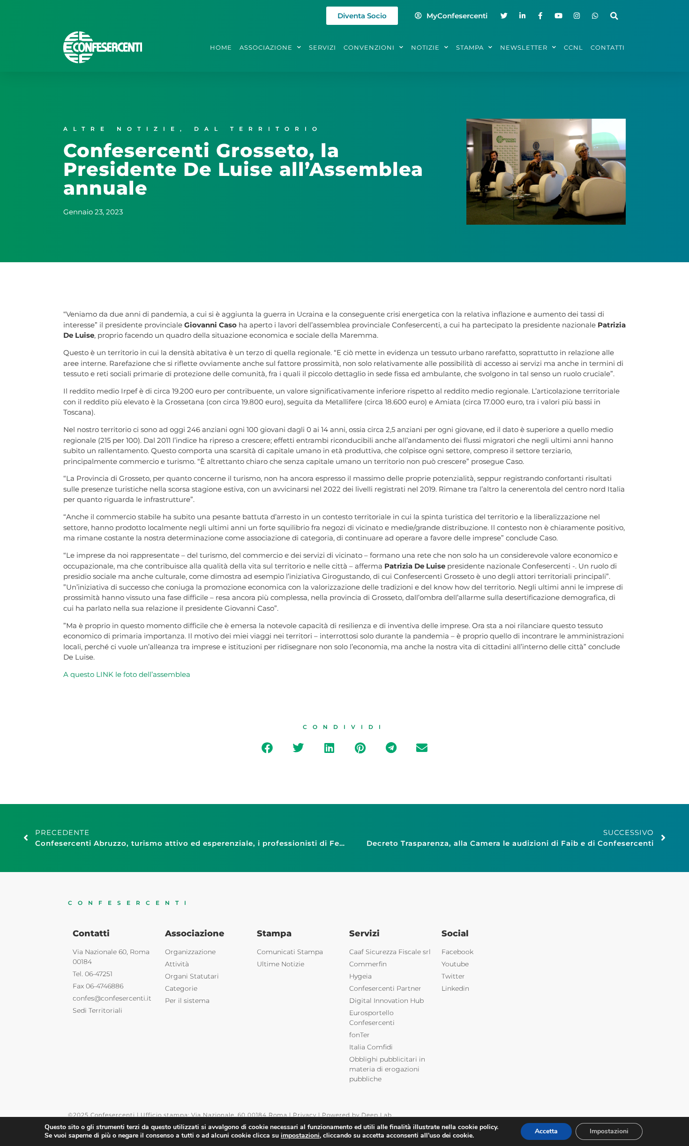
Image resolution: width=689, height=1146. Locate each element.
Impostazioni (609, 1131)
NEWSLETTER (523, 47)
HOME (221, 47)
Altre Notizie (121, 128)
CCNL (573, 47)
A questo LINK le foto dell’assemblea (126, 674)
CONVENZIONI (369, 47)
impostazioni (300, 1135)
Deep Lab (376, 1114)
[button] (614, 15)
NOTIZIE (425, 47)
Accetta (546, 1131)
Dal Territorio (258, 128)
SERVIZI (322, 47)
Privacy (304, 1114)
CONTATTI (608, 47)
